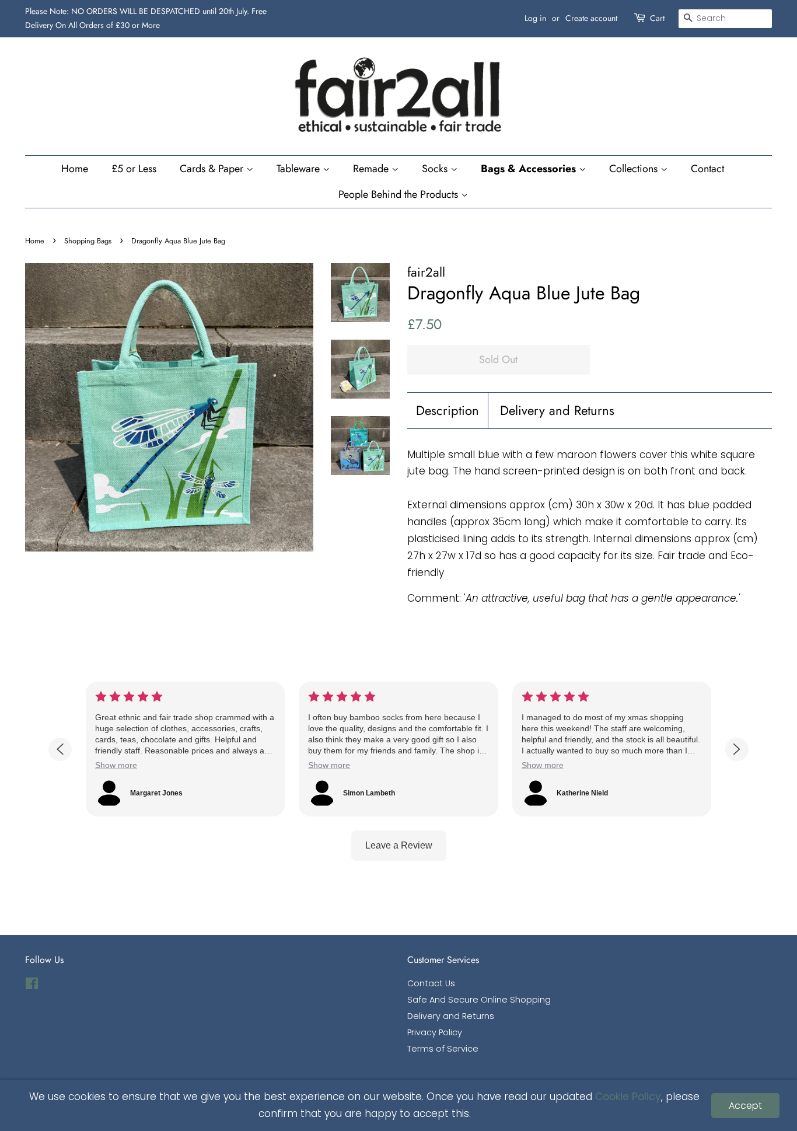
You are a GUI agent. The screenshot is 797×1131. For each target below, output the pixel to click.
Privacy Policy (434, 1032)
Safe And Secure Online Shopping (479, 1000)
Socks (436, 168)
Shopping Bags (87, 240)
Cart (657, 18)
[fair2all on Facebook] (32, 986)
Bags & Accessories (530, 168)
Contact (707, 168)
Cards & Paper (213, 168)
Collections (634, 168)
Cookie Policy (628, 1097)
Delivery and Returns (557, 411)
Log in (535, 18)
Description (447, 411)
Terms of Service (442, 1049)
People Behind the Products (399, 194)
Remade (372, 168)
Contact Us (431, 983)
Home (74, 168)
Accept (745, 1105)
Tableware (300, 168)
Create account (591, 18)
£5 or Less (133, 168)
